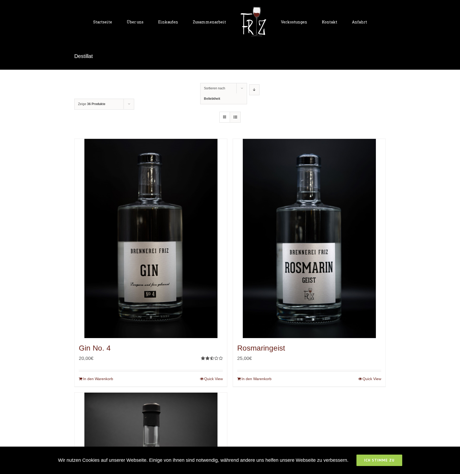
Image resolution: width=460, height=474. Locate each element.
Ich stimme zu (379, 460)
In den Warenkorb (98, 379)
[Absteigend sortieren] (254, 89)
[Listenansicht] (235, 117)
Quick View (213, 379)
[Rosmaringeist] (309, 238)
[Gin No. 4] (151, 238)
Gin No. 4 (95, 348)
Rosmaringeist (261, 348)
